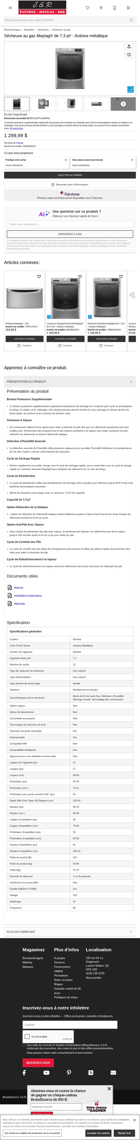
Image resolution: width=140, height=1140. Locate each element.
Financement (62, 966)
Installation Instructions (28, 595)
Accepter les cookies (98, 1133)
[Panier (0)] (128, 8)
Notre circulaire (63, 979)
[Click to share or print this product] (129, 46)
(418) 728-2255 (95, 973)
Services (59, 962)
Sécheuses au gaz (61, 29)
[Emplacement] (101, 8)
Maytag (19, 143)
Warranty (19, 603)
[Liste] (87, 8)
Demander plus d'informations (72, 184)
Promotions (61, 975)
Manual (18, 587)
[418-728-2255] (115, 8)
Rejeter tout (124, 1133)
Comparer (26, 345)
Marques (28, 966)
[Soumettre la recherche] (131, 20)
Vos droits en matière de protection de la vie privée (32, 1133)
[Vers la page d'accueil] (42, 8)
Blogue (58, 984)
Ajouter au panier (70, 175)
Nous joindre (93, 977)
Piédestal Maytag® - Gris (17, 323)
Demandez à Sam (70, 234)
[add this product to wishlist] (129, 55)
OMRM (58, 971)
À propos (59, 958)
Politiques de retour (66, 997)
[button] (10, 8)
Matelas (27, 962)
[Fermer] (134, 1120)
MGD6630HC (29, 146)
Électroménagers (12, 29)
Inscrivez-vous (38, 1062)
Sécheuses (43, 29)
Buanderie (29, 29)
